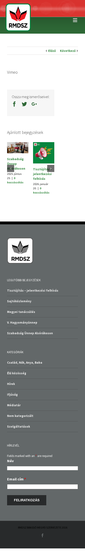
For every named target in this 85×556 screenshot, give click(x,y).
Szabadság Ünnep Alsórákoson (16, 164)
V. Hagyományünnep (22, 323)
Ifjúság (12, 395)
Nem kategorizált (20, 416)
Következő (68, 51)
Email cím (16, 479)
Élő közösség (16, 373)
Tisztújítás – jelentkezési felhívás (42, 174)
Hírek (11, 384)
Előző (52, 51)
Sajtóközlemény (19, 301)
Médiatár (14, 405)
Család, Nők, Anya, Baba (24, 363)
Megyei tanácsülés (21, 312)
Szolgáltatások (18, 427)
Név (10, 460)
